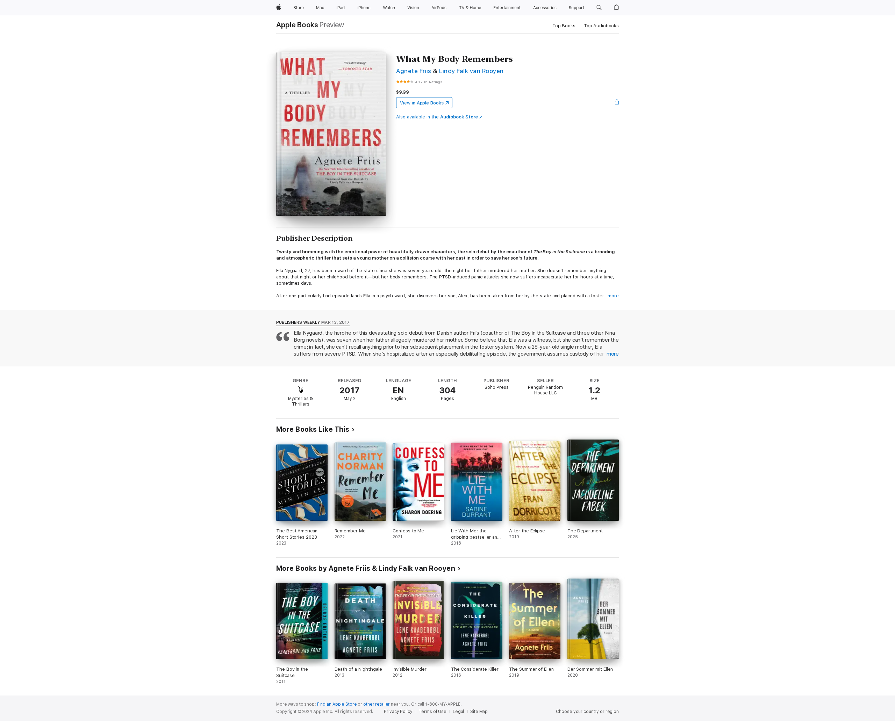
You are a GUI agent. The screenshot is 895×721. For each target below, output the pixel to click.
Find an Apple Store (337, 704)
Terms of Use (432, 711)
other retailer (376, 704)
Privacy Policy (398, 711)
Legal (458, 711)
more (613, 295)
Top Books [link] (563, 25)
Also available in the (437, 116)
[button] (599, 7)
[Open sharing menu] (617, 102)
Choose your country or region (587, 711)
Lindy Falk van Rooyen (471, 70)
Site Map (479, 711)
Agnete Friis (413, 70)
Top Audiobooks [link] (601, 25)
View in (422, 102)
